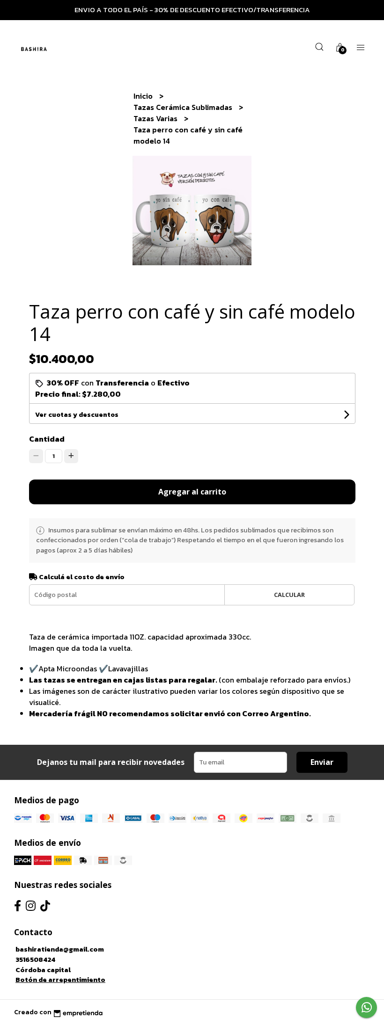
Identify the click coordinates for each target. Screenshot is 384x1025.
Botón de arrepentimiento (60, 979)
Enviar (321, 762)
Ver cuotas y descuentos (76, 415)
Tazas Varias (156, 118)
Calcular (289, 594)
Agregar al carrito (192, 492)
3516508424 (35, 959)
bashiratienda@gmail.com (59, 949)
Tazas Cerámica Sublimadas (183, 107)
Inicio (144, 96)
